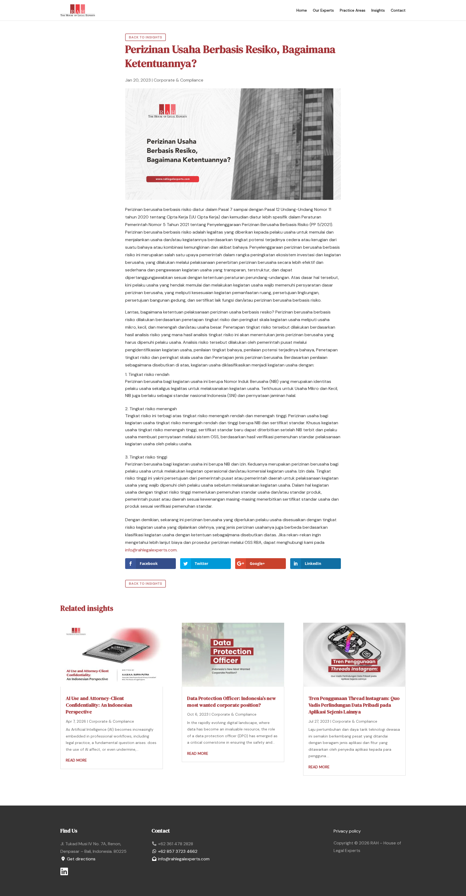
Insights (378, 10)
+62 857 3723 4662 (177, 851)
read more (76, 760)
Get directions (80, 859)
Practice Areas (352, 10)
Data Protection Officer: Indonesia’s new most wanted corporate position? (231, 701)
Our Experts (323, 10)
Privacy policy (347, 831)
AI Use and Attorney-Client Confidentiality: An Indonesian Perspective (99, 705)
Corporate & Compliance (178, 80)
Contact (398, 10)
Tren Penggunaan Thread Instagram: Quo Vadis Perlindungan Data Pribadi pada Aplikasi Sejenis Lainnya (354, 705)
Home (301, 10)
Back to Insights (145, 37)
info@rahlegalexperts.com (151, 550)
